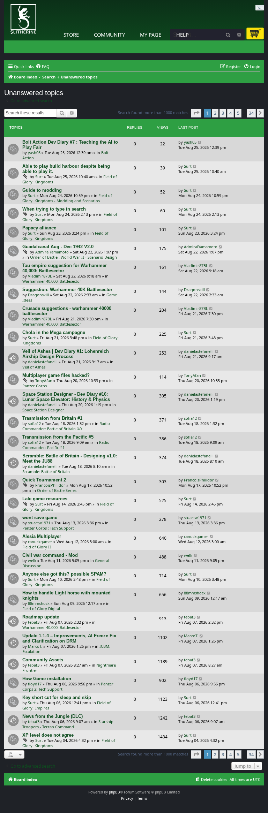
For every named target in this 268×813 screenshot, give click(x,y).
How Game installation (46, 678)
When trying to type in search (54, 209)
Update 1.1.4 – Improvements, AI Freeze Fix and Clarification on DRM (69, 638)
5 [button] (238, 113)
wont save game (39, 517)
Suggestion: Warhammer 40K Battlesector (67, 289)
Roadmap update (40, 617)
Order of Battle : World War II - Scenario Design (73, 257)
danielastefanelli (43, 361)
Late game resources (44, 498)
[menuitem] (43, 66)
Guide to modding (42, 190)
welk (32, 560)
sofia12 (34, 423)
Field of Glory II (36, 546)
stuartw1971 (39, 522)
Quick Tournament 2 (44, 480)
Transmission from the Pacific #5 (58, 437)
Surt (39, 176)
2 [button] (215, 113)
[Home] (6, 1)
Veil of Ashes (33, 367)
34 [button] (251, 113)
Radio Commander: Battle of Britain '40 (66, 426)
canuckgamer (40, 541)
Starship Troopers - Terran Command (67, 724)
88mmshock (39, 603)
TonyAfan (43, 380)
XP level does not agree (48, 735)
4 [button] (230, 113)
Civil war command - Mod (50, 555)
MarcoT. (35, 646)
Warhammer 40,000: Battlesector (51, 281)
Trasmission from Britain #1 (52, 418)
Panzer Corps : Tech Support (48, 528)
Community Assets (42, 659)
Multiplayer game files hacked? (56, 375)
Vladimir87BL (40, 276)
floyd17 (35, 683)
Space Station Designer (43, 409)
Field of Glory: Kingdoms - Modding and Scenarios (67, 198)
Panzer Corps (34, 385)
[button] (196, 113)
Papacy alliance (39, 227)
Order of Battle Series (56, 490)
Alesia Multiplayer (41, 536)
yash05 (34, 152)
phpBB (114, 792)
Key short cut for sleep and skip (56, 697)
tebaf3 (33, 622)
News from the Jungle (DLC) (52, 716)
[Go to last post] (200, 142)
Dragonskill (38, 294)
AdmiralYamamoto (52, 251)
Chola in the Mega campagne (53, 332)
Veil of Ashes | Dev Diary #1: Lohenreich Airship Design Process (65, 354)
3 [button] (223, 113)
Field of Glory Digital (41, 608)
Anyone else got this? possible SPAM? (64, 574)
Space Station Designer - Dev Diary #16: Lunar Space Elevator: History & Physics (66, 397)
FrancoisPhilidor (50, 485)
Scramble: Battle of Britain (46, 471)
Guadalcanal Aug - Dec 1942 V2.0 (58, 246)
